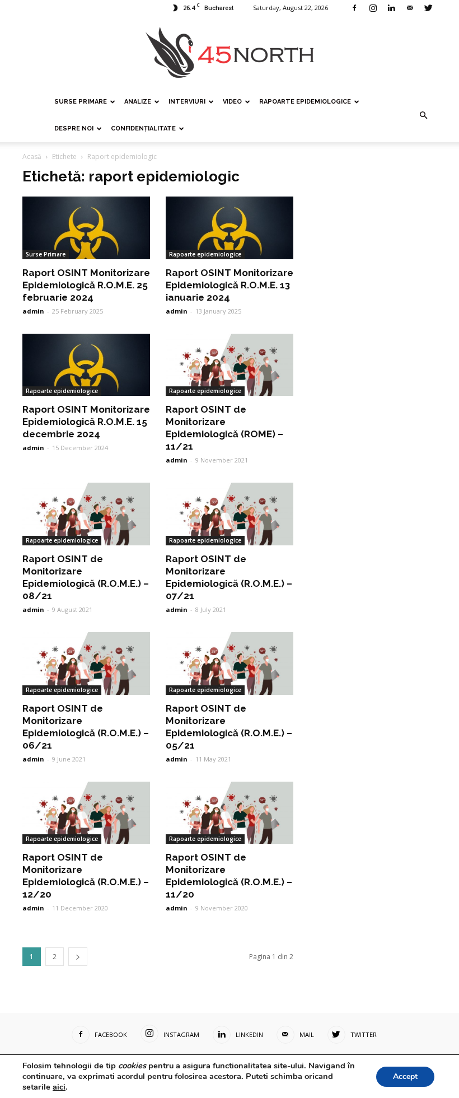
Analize (137, 101)
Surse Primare (80, 101)
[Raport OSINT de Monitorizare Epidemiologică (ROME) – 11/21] (229, 365)
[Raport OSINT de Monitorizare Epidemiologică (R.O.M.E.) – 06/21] (86, 663)
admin (33, 311)
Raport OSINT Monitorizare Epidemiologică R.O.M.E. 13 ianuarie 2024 (229, 285)
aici (59, 1087)
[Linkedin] (391, 8)
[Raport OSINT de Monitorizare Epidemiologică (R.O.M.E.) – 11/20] (229, 813)
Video (232, 101)
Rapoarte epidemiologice (305, 101)
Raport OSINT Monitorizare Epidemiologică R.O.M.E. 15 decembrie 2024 (86, 422)
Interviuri (186, 101)
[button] (423, 115)
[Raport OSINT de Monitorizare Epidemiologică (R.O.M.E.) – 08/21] (86, 514)
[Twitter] (428, 8)
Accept (405, 1076)
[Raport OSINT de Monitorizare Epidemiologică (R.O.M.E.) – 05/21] (229, 663)
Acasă (31, 156)
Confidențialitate (143, 128)
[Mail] (409, 8)
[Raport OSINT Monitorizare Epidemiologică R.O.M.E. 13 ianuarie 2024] (229, 228)
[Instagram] (372, 8)
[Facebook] (354, 8)
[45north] (229, 53)
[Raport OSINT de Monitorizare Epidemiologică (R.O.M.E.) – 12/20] (86, 813)
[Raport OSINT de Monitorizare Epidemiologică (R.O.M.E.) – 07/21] (229, 514)
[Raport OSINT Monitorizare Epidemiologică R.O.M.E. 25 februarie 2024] (86, 228)
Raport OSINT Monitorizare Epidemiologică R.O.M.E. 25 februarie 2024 (86, 285)
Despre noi (73, 128)
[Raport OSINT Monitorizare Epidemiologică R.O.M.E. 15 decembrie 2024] (86, 365)
